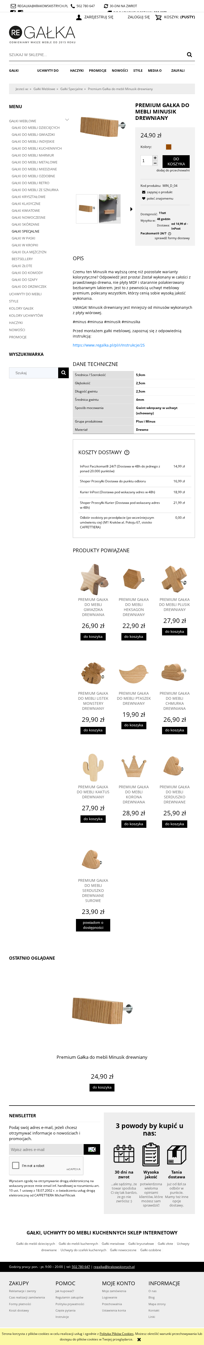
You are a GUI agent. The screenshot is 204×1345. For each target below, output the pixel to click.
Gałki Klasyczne (26, 203)
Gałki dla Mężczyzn (29, 252)
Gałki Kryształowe (28, 196)
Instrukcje (62, 1317)
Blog (151, 1297)
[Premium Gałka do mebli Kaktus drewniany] (93, 767)
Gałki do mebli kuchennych (37, 148)
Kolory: (146, 146)
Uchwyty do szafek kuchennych (83, 1250)
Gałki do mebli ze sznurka (35, 189)
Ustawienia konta (114, 1310)
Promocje (18, 337)
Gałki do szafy (24, 279)
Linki (151, 1317)
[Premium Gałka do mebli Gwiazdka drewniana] (93, 580)
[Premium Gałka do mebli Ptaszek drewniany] (134, 673)
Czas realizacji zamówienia (27, 1297)
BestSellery (22, 258)
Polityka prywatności (70, 1304)
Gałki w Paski (23, 238)
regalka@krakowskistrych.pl (43, 6)
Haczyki (16, 322)
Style (13, 301)
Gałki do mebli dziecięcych (36, 127)
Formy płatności (20, 1304)
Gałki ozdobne (150, 1250)
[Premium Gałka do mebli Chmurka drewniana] (175, 673)
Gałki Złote (22, 265)
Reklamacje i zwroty (22, 1291)
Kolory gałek (21, 308)
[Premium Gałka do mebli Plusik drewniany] (175, 580)
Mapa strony (157, 1304)
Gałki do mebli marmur (33, 155)
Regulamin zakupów (69, 1297)
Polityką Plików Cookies (117, 1333)
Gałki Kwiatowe (26, 210)
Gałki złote (165, 1243)
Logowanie (109, 1297)
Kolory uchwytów (26, 315)
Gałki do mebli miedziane (34, 169)
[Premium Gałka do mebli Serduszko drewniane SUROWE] (93, 861)
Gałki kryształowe (141, 1243)
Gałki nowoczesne (123, 1250)
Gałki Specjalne (25, 231)
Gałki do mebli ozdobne (33, 176)
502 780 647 (85, 6)
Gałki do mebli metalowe (34, 162)
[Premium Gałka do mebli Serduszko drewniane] (175, 767)
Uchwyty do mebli (25, 294)
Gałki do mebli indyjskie (33, 141)
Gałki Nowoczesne (28, 217)
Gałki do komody (27, 272)
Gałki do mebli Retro (30, 182)
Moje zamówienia (114, 1291)
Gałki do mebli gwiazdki (33, 134)
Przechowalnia (112, 1304)
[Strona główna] (42, 33)
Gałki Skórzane (25, 224)
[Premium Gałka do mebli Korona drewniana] (134, 767)
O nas (152, 1291)
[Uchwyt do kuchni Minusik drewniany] (86, 209)
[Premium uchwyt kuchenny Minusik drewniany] (109, 209)
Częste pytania (65, 1310)
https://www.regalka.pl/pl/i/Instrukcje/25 (109, 345)
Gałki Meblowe (22, 121)
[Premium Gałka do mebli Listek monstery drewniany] (93, 673)
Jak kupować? (65, 1291)
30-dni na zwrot (123, 6)
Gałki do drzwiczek (29, 286)
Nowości (17, 329)
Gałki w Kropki (25, 245)
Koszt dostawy (19, 1310)
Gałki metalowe (113, 1243)
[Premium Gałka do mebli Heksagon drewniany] (134, 580)
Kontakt (153, 1310)
